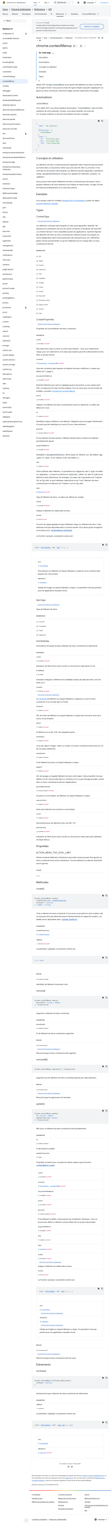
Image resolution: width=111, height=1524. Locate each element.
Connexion (104, 3)
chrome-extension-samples (47, 204)
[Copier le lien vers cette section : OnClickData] (51, 641)
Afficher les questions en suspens (43, 1502)
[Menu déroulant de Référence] (66, 14)
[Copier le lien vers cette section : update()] (47, 1104)
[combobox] (64, 3)
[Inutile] (102, 37)
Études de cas (63, 1502)
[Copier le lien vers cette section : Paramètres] (47, 926)
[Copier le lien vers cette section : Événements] (53, 1364)
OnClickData (44, 566)
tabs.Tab (42, 1452)
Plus (45, 3)
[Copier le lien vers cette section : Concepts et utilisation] (65, 158)
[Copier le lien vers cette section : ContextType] (51, 217)
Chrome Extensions (21, 9)
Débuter (15, 14)
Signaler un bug (37, 1498)
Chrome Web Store (89, 14)
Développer (26, 14)
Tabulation (43, 582)
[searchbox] (15, 21)
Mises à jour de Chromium (67, 1498)
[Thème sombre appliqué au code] (98, 121)
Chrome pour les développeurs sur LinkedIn (96, 1506)
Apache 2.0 (69, 1478)
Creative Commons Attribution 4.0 (93, 1476)
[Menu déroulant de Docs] (39, 2)
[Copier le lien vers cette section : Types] (45, 210)
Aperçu (5, 14)
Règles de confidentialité (57, 1519)
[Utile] (99, 37)
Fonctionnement (41, 14)
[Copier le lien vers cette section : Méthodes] (50, 882)
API (50, 9)
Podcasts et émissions (65, 1509)
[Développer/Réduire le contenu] (53, 53)
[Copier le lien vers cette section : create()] (46, 889)
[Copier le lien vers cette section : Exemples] (49, 194)
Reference (39, 9)
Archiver (61, 1505)
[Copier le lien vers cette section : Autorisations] (54, 97)
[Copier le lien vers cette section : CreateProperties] (56, 319)
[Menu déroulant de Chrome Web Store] (98, 14)
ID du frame (42, 699)
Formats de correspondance (63, 391)
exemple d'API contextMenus (74, 201)
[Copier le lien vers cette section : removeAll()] (50, 1059)
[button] (14, 345)
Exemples (74, 14)
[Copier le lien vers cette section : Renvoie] (44, 973)
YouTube (87, 1502)
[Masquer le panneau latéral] (26, 1520)
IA (51, 14)
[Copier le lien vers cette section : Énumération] (47, 250)
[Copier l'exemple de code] (102, 121)
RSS (86, 1510)
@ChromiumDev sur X (92, 1498)
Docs (35, 3)
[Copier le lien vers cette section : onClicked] (48, 1371)
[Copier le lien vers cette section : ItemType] (48, 600)
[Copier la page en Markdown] (81, 46)
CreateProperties (43, 934)
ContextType (43, 363)
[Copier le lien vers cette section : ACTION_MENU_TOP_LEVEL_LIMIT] (73, 853)
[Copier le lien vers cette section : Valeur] (43, 870)
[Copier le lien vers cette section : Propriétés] (46, 335)
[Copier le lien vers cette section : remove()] (47, 991)
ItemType (41, 492)
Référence (60, 14)
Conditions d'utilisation (39, 1519)
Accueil (38, 38)
